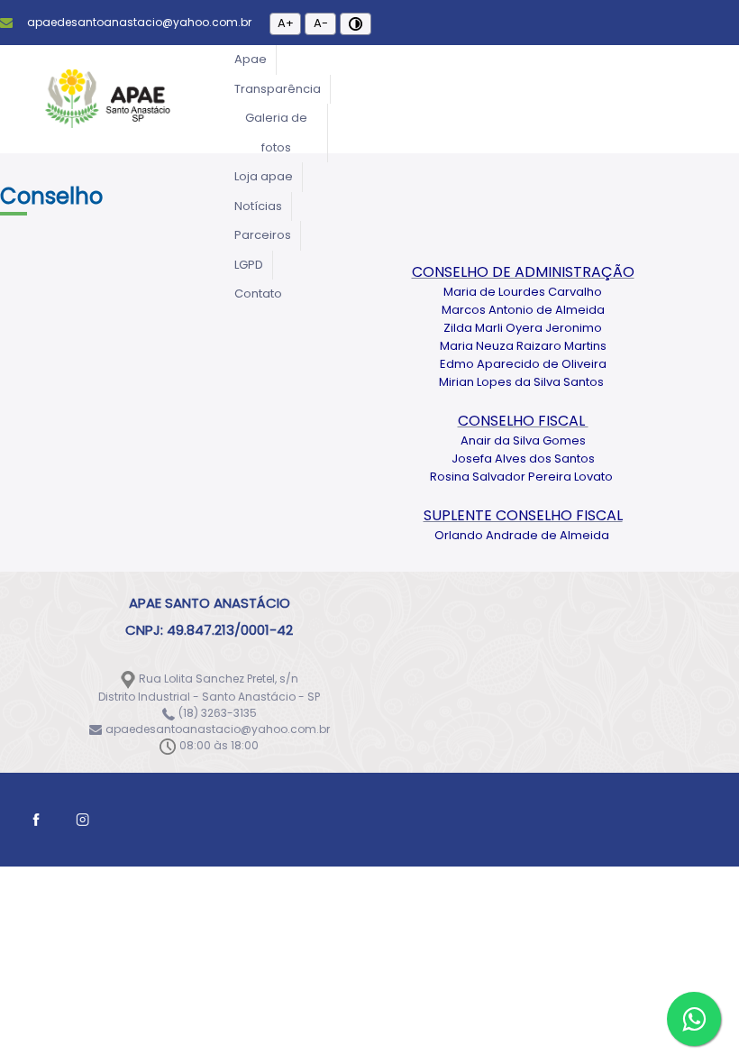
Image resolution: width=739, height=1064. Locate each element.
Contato (258, 293)
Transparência (277, 88)
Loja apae (263, 176)
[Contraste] (355, 24)
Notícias (258, 206)
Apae (250, 59)
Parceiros (262, 234)
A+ (286, 23)
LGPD (248, 264)
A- (321, 23)
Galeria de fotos (276, 132)
